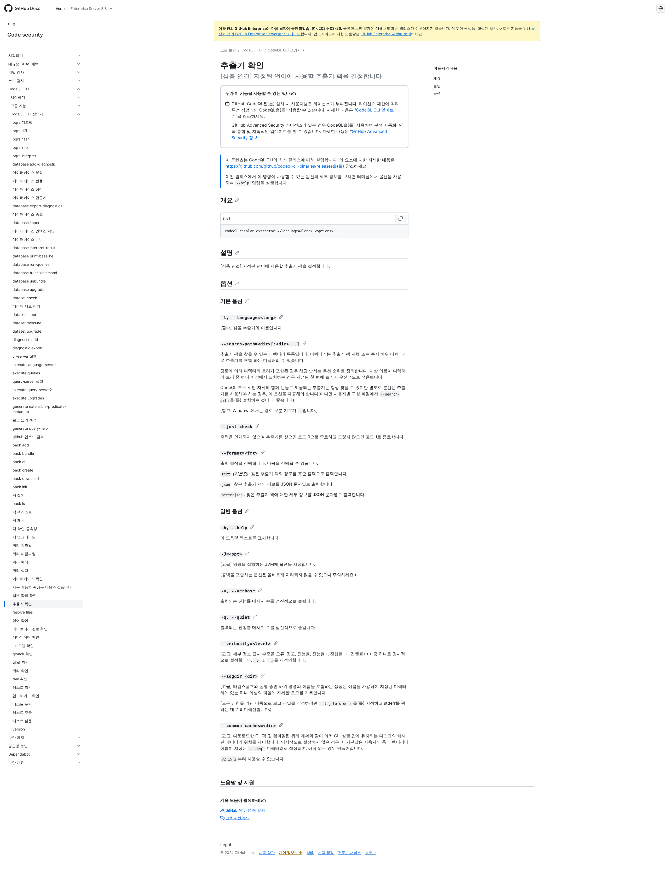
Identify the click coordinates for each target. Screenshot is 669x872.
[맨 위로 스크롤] (657, 860)
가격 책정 (326, 852)
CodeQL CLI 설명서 (284, 50)
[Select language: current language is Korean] (660, 8)
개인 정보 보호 (290, 852)
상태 (310, 852)
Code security (25, 35)
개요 (226, 200)
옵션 (226, 283)
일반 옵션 (231, 511)
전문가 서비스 (349, 852)
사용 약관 (267, 852)
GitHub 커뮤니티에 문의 (245, 810)
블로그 (370, 852)
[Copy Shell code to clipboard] (400, 218)
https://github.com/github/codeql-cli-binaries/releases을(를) (285, 166)
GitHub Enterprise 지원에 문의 (386, 34)
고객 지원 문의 (238, 818)
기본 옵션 (231, 301)
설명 (226, 252)
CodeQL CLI (251, 50)
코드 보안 (228, 50)
